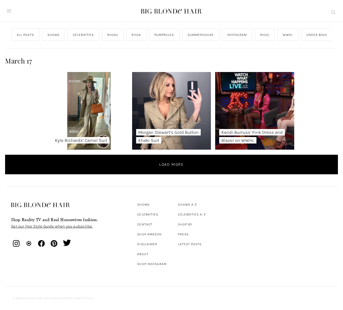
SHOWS (53, 35)
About (142, 254)
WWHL (288, 35)
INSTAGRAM (237, 35)
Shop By (185, 224)
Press (183, 234)
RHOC (264, 35)
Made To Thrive (84, 298)
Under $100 (316, 35)
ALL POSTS (25, 35)
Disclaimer (147, 244)
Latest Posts (190, 244)
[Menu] (9, 11)
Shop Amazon (149, 234)
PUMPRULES (164, 35)
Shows (143, 204)
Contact (144, 224)
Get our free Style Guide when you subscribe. (51, 226)
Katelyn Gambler (63, 298)
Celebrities (147, 214)
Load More (171, 164)
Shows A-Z (187, 204)
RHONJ (112, 35)
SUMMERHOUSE (201, 35)
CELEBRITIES (83, 35)
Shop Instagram (152, 264)
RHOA (136, 35)
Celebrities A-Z (192, 214)
